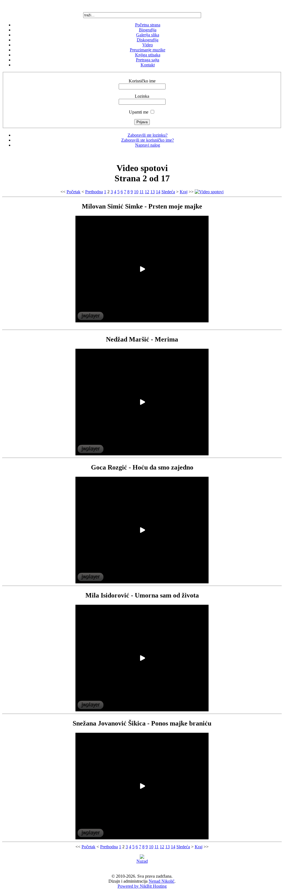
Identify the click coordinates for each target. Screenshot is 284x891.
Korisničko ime (142, 81)
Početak (73, 191)
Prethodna (94, 191)
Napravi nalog (147, 145)
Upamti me (138, 112)
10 (136, 191)
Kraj (183, 191)
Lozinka (142, 96)
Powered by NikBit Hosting (142, 886)
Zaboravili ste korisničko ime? (147, 140)
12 (147, 191)
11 (142, 191)
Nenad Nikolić (161, 881)
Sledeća (168, 191)
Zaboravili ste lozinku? (148, 135)
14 (158, 191)
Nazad (142, 861)
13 (152, 191)
